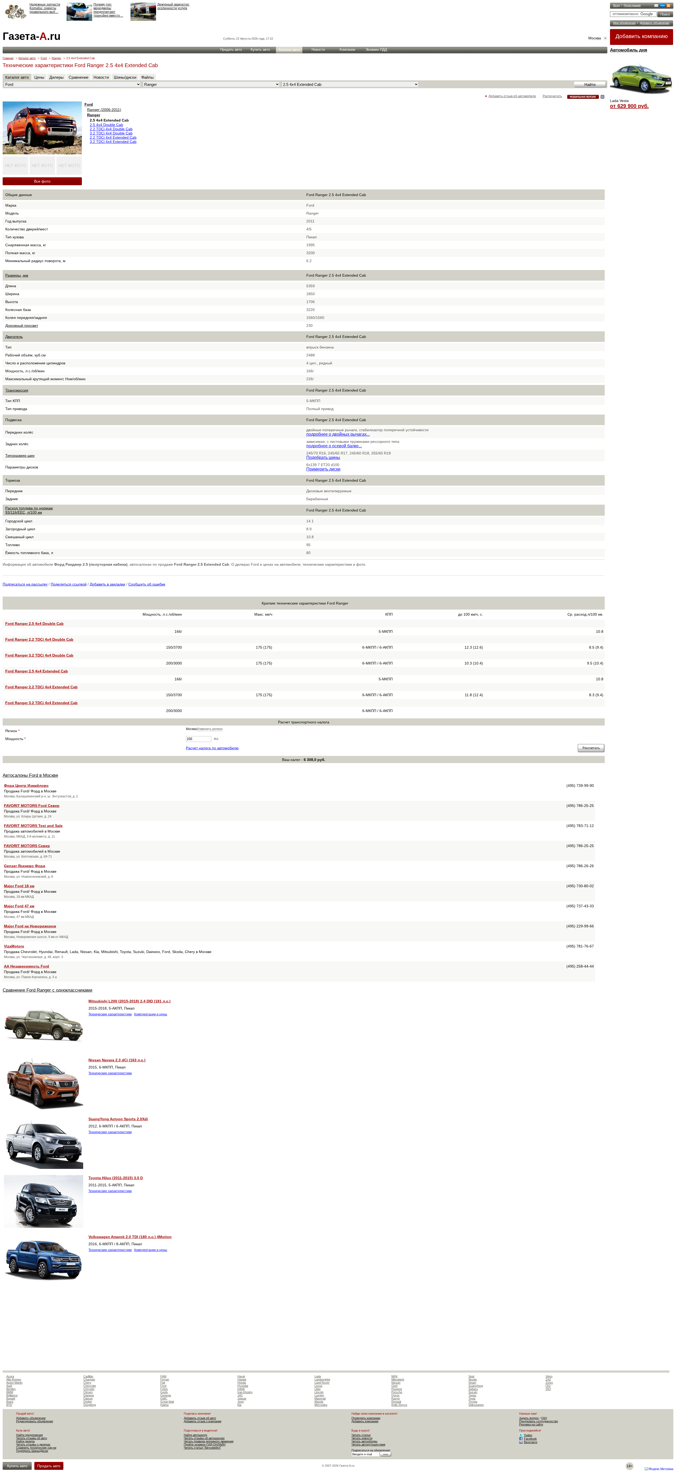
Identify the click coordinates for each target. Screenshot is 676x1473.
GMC (163, 1398)
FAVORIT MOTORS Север (27, 846)
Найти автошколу (195, 1435)
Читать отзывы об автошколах (204, 1438)
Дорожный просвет (21, 325)
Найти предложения (29, 1435)
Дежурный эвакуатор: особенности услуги (173, 6)
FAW (163, 1376)
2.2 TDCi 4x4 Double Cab (111, 129)
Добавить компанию (642, 36)
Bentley (11, 1389)
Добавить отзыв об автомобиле (512, 96)
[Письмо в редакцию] (656, 6)
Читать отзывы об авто (31, 1438)
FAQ (544, 1418)
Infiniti (241, 1389)
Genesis (165, 1395)
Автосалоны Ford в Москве (30, 775)
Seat (471, 1376)
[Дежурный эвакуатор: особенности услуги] (143, 20)
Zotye (549, 1382)
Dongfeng (89, 1404)
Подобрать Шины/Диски (32, 1450)
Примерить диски (323, 469)
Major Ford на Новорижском (30, 926)
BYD (9, 1404)
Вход (616, 5)
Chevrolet (89, 1385)
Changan (89, 1379)
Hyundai (242, 1385)
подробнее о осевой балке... (334, 446)
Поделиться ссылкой (69, 584)
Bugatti (10, 1398)
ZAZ (548, 1379)
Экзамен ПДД (376, 50)
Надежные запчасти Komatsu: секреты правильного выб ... (45, 8)
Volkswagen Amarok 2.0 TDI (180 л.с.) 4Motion (130, 1237)
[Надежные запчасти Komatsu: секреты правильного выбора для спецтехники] (15, 20)
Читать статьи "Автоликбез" (202, 1447)
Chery (87, 1382)
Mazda (318, 1401)
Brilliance (12, 1395)
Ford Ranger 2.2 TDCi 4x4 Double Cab (39, 639)
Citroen (88, 1392)
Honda (241, 1382)
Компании (347, 50)
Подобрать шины (323, 457)
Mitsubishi (397, 1379)
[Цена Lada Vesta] (641, 97)
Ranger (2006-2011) (104, 110)
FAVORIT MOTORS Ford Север (31, 805)
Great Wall (167, 1401)
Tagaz (472, 1395)
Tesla (471, 1398)
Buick (9, 1401)
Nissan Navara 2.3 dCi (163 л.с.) (116, 1060)
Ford (44, 58)
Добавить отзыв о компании (202, 1421)
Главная (8, 58)
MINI (394, 1376)
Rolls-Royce (399, 1404)
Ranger (56, 58)
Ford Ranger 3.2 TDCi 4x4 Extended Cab (41, 703)
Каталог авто (289, 50)
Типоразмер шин (20, 455)
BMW (9, 1392)
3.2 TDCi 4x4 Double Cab (111, 133)
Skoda (472, 1379)
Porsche (396, 1392)
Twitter (528, 1435)
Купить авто (260, 50)
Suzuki (472, 1392)
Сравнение (78, 77)
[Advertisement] (303, 1331)
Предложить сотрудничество (538, 1421)
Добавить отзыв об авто (200, 1418)
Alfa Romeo (13, 1379)
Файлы (147, 77)
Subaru (473, 1389)
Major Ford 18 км (19, 886)
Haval (241, 1376)
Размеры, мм (16, 275)
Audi (9, 1385)
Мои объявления (624, 23)
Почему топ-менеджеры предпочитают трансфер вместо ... (108, 10)
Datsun (88, 1398)
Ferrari (164, 1379)
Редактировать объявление (34, 1421)
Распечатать (552, 96)
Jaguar (241, 1398)
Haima (164, 1404)
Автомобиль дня (628, 50)
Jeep (240, 1401)
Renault (396, 1401)
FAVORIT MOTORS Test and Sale (33, 826)
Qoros (395, 1395)
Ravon (395, 1398)
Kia (239, 1404)
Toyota (472, 1401)
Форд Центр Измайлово (26, 785)
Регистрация (632, 5)
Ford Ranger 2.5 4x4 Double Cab (34, 623)
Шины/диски (125, 77)
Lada (317, 1376)
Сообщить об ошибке (146, 584)
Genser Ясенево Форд (24, 866)
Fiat (162, 1382)
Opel (394, 1385)
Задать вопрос (529, 1418)
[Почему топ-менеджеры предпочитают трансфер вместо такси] (79, 20)
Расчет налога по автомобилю (212, 748)
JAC (240, 1395)
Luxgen (319, 1395)
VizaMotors (14, 946)
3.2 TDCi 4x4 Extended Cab (113, 142)
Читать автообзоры (364, 1441)
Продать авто (231, 50)
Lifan (317, 1389)
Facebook (530, 1438)
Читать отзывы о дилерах (33, 1444)
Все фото (42, 181)
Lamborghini (322, 1379)
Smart (472, 1382)
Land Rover (322, 1382)
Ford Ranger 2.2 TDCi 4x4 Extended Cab (41, 687)
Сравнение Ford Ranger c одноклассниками (47, 990)
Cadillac (88, 1376)
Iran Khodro (244, 1392)
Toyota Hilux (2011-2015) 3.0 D (115, 1178)
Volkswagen (476, 1404)
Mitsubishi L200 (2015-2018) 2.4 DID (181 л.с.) (129, 1001)
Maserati (320, 1398)
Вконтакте (530, 1442)
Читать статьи (360, 1435)
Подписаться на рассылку (25, 584)
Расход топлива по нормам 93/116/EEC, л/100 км (29, 510)
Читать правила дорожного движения (208, 1441)
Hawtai (241, 1379)
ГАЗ (548, 1385)
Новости (318, 50)
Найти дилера (25, 1441)
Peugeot (396, 1389)
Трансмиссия (16, 390)
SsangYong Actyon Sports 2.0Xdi (118, 1119)
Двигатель (14, 336)
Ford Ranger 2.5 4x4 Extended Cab (36, 671)
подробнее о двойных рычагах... (338, 434)
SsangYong (475, 1385)
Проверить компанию (365, 1418)
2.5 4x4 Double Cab (106, 125)
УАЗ (548, 1389)
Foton (164, 1389)
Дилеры (56, 77)
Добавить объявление (654, 23)
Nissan (395, 1382)
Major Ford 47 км (19, 906)
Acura (10, 1376)
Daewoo (88, 1395)
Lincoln (318, 1392)
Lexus (318, 1385)
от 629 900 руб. (629, 106)
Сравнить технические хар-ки (36, 1447)
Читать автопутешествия (368, 1444)
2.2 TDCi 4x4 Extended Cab (113, 137)
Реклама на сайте (531, 1424)
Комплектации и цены (150, 1014)
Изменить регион (210, 729)
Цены (39, 77)
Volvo (549, 1376)
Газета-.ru (31, 36)
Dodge (87, 1401)
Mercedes (320, 1404)
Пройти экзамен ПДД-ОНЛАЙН (205, 1444)
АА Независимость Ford (26, 966)
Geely (164, 1392)
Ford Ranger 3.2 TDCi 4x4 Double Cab (39, 655)
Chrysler (89, 1389)
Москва (594, 38)
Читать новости (361, 1438)
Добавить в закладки (107, 584)
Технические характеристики (110, 1014)
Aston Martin (14, 1382)
